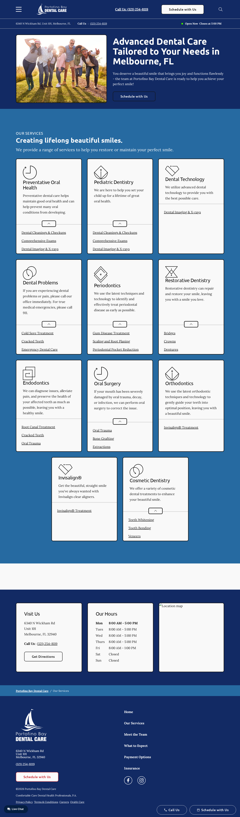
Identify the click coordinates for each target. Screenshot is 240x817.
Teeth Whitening (141, 520)
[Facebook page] (128, 780)
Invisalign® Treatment (181, 427)
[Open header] (19, 9)
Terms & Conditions (46, 802)
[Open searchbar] (220, 9)
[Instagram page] (141, 780)
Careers (64, 802)
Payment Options (137, 757)
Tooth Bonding (139, 528)
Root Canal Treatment (38, 427)
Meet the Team (135, 734)
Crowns (170, 341)
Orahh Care (77, 802)
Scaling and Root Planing (111, 341)
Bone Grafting (103, 438)
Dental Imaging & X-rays (40, 249)
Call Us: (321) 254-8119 (131, 9)
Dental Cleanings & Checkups (44, 232)
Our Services (134, 723)
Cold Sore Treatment (38, 333)
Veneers (134, 536)
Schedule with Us (182, 9)
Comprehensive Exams (39, 241)
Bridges (169, 333)
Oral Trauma (31, 443)
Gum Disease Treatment (111, 333)
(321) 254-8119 (98, 23)
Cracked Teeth (33, 341)
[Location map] (191, 637)
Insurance (132, 768)
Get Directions (43, 656)
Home (128, 712)
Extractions (101, 447)
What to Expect (136, 746)
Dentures (171, 349)
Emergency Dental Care (40, 349)
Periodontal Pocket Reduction (116, 349)
